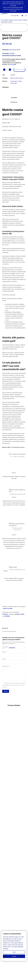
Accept (14, 956)
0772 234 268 (14, 15)
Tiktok (22, 614)
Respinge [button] (25, 6)
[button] (13, 87)
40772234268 (12, 64)
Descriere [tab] (14, 97)
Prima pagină (4, 20)
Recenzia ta (5, 666)
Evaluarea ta (5, 647)
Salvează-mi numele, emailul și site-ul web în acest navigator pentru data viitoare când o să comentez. (13, 685)
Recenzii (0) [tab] (14, 102)
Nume (4, 652)
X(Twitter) (7, 616)
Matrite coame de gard (15, 20)
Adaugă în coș (19, 69)
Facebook (5, 614)
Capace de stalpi (7, 608)
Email (4, 659)
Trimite (6, 691)
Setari (14, 952)
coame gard (13, 81)
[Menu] (26, 15)
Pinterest (17, 614)
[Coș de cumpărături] (22, 15)
